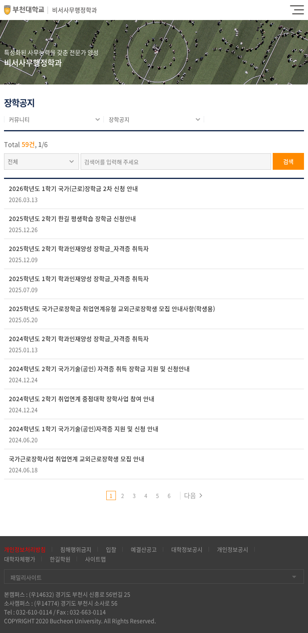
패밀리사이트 (26, 577)
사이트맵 (95, 559)
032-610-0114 (34, 612)
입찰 (111, 549)
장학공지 (119, 119)
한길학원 (60, 559)
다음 (190, 495)
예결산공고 (144, 549)
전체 (13, 161)
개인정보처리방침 (25, 549)
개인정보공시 (232, 549)
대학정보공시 (187, 549)
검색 (288, 161)
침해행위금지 (75, 549)
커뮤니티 (19, 119)
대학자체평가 (19, 559)
